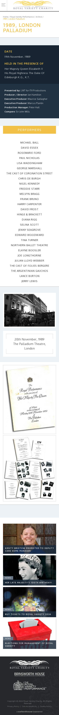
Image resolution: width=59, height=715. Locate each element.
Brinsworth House (29, 675)
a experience (29, 711)
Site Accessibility (29, 706)
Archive (39, 17)
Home (5, 17)
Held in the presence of (24, 63)
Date (8, 51)
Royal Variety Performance (22, 17)
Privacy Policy (13, 706)
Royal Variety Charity (33, 5)
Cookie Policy (46, 706)
